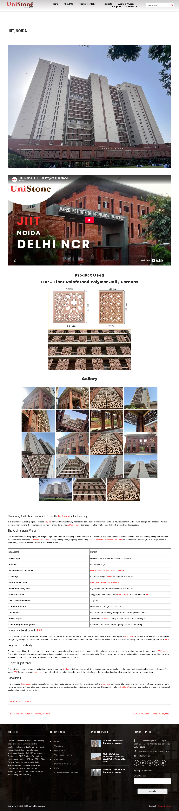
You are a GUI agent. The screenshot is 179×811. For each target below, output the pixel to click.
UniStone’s (105, 618)
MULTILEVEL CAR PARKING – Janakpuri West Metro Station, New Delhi (114, 758)
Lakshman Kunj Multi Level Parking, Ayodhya (29, 714)
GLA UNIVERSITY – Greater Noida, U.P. (152, 714)
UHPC (57, 741)
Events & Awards (126, 4)
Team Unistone (164, 806)
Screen (27, 701)
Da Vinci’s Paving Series (65, 764)
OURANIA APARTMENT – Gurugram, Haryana (114, 741)
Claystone (58, 746)
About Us (68, 4)
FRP (39, 630)
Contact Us (131, 6)
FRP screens (123, 594)
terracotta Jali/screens (40, 540)
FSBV (56, 768)
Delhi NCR (12, 701)
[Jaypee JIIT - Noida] (38, 398)
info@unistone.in (146, 756)
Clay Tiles (58, 759)
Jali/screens (72, 525)
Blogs (115, 6)
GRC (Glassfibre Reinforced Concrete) (106, 540)
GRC (110, 576)
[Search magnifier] (172, 5)
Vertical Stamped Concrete (66, 773)
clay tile (48, 522)
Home (55, 4)
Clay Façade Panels (63, 755)
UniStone (67, 669)
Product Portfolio (87, 4)
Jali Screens (63, 516)
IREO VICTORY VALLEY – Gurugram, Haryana (115, 771)
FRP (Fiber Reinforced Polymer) (104, 582)
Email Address (140, 776)
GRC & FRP (59, 750)
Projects (108, 4)
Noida (20, 701)
